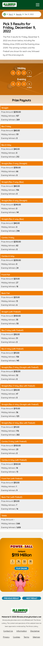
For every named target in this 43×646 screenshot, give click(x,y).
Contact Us (8, 631)
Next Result (31, 598)
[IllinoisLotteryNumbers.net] (9, 8)
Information (21, 631)
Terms (26, 637)
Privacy (6, 637)
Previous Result (11, 598)
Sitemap (36, 637)
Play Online (21, 568)
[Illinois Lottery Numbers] (5, 14)
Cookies (16, 637)
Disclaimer (35, 631)
